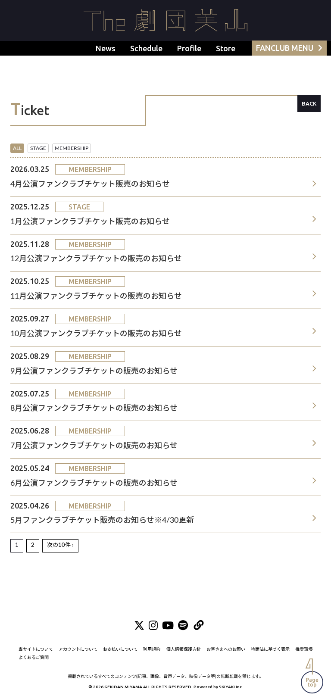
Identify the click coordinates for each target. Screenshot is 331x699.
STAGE (38, 148)
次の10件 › (60, 545)
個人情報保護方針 (183, 649)
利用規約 (151, 649)
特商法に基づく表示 (270, 649)
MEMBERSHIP (71, 148)
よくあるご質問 (34, 657)
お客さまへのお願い (225, 649)
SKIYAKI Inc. (231, 686)
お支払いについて (120, 649)
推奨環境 (303, 649)
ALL (17, 148)
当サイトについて (36, 649)
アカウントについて (78, 649)
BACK (309, 103)
